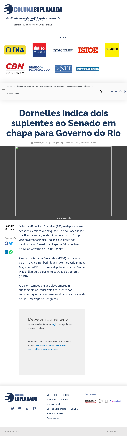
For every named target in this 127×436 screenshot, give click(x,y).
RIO (37, 86)
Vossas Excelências (74, 86)
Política (93, 143)
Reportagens (53, 418)
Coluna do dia (13, 93)
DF (33, 86)
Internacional (53, 404)
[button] (101, 91)
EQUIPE (9, 86)
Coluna (74, 409)
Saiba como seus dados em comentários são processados (47, 347)
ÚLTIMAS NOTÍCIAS (24, 86)
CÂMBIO (87, 86)
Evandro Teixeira (55, 413)
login (54, 324)
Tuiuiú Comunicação (112, 431)
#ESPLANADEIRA (46, 86)
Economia (52, 399)
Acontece (68, 143)
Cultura (64, 399)
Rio (55, 395)
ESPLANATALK (59, 86)
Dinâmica (84, 143)
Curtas (76, 143)
